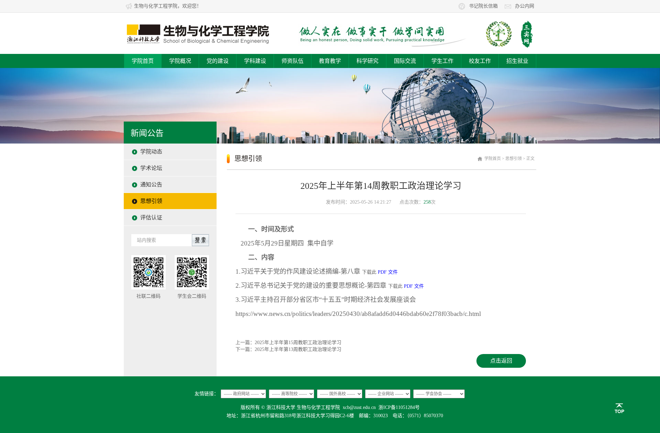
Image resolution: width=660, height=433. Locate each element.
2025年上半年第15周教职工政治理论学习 (298, 342)
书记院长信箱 (483, 6)
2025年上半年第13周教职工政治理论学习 (298, 349)
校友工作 (480, 61)
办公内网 (524, 6)
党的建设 (218, 61)
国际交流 (405, 61)
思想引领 (151, 201)
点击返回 (501, 361)
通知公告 (151, 184)
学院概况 (180, 61)
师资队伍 (293, 61)
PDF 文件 (388, 272)
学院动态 (151, 152)
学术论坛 (151, 168)
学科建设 (255, 61)
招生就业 (517, 61)
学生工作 (442, 61)
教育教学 (330, 61)
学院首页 (143, 61)
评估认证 (151, 217)
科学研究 (367, 61)
